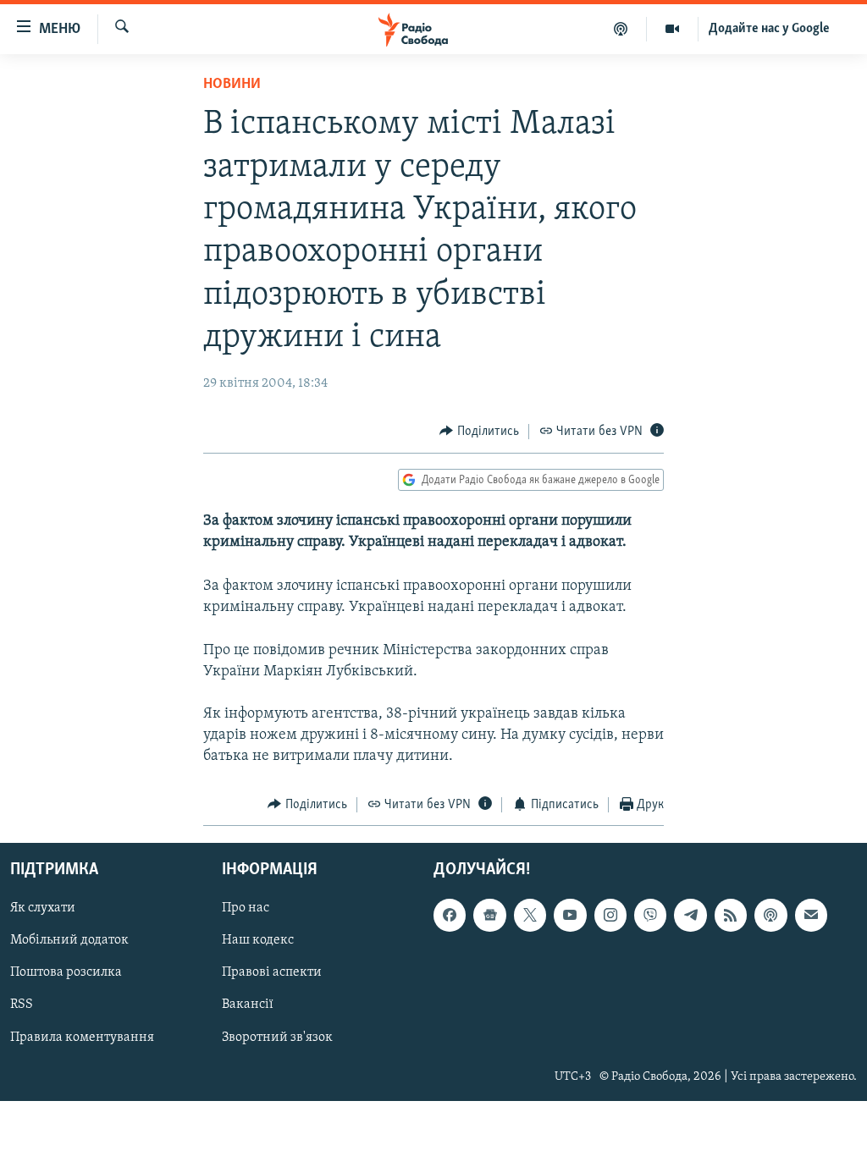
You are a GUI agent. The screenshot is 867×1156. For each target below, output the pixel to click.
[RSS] (731, 915)
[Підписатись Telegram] (690, 915)
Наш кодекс (258, 941)
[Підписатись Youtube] (570, 915)
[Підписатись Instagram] (610, 915)
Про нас (245, 908)
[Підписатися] (811, 915)
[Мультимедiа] (673, 29)
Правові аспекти (272, 973)
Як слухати (42, 908)
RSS (21, 1005)
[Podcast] (770, 915)
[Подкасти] (621, 29)
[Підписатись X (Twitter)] (530, 915)
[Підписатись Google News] (489, 915)
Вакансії (247, 1005)
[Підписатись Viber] (650, 915)
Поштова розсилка (66, 973)
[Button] (479, 432)
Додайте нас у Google (769, 29)
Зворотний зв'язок (277, 1037)
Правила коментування (82, 1037)
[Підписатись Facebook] (450, 915)
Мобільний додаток (69, 941)
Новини (232, 84)
